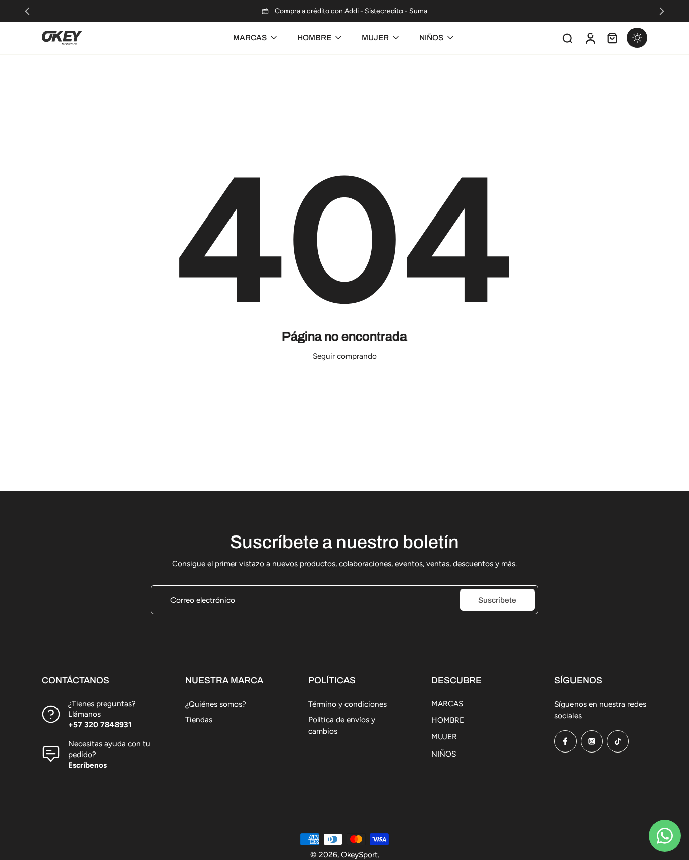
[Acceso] (590, 38)
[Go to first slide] (662, 11)
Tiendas (198, 719)
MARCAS (447, 703)
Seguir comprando (345, 356)
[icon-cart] (612, 38)
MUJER (444, 736)
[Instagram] (592, 741)
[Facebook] (565, 741)
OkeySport (359, 854)
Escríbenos (87, 765)
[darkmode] (637, 38)
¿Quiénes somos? (215, 704)
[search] (567, 38)
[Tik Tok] (618, 741)
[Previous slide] (27, 11)
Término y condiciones (347, 704)
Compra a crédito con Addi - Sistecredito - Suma (351, 11)
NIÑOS (443, 754)
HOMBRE (447, 720)
